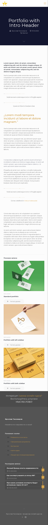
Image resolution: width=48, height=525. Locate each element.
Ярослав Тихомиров (19, 31)
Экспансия (15, 446)
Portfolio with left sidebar (14, 340)
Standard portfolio (11, 296)
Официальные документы (20, 442)
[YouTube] (22, 517)
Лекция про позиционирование (22, 455)
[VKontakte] (25, 517)
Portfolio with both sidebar (14, 383)
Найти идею (15, 450)
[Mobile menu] (45, 3)
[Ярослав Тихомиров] (5, 3)
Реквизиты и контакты (19, 437)
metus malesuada (30, 201)
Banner (25, 33)
